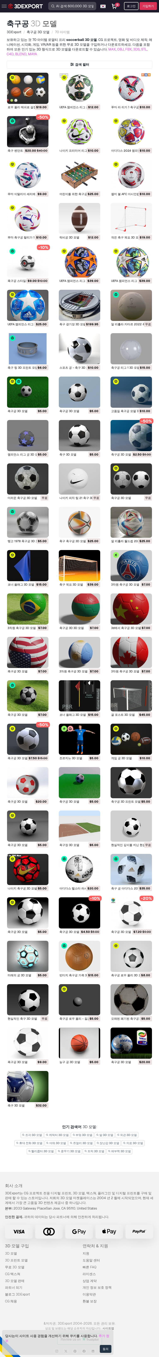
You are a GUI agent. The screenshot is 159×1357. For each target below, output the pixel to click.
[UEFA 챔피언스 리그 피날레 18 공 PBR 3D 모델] (27, 305)
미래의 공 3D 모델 (19, 975)
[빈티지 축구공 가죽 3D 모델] (79, 956)
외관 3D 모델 (128, 1135)
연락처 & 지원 (95, 1246)
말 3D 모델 (106, 1135)
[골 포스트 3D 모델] (131, 695)
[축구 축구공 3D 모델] (79, 522)
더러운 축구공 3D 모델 (22, 498)
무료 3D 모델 (14, 1267)
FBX (128, 49)
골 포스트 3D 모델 (123, 715)
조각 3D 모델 (33, 1135)
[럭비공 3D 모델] (79, 218)
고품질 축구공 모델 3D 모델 (129, 411)
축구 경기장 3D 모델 (72, 324)
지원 (86, 1253)
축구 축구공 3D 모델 (72, 541)
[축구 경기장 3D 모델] (79, 305)
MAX (112, 49)
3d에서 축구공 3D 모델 (126, 628)
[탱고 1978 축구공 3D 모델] (27, 522)
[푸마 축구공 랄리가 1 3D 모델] (27, 218)
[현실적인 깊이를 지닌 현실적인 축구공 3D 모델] (131, 826)
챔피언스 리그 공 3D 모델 (24, 454)
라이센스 (89, 1274)
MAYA (32, 54)
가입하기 (148, 6)
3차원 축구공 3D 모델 (125, 584)
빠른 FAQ (89, 1267)
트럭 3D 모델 (95, 1151)
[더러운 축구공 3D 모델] (27, 479)
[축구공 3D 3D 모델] (79, 609)
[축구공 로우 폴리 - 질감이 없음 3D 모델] (79, 999)
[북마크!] (42, 98)
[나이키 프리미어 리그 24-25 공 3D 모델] (79, 131)
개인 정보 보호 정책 (97, 1287)
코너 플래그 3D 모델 (21, 584)
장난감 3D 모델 (109, 1143)
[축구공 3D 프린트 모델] (131, 782)
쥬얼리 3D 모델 (82, 1143)
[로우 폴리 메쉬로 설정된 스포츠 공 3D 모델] (27, 88)
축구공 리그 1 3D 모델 (125, 368)
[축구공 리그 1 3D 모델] (131, 348)
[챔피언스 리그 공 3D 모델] (27, 435)
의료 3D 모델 (134, 1143)
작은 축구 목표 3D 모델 (126, 237)
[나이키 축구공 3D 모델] (27, 869)
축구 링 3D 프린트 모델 (23, 368)
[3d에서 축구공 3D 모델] (131, 609)
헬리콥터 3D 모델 (42, 1151)
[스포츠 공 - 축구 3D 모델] (79, 348)
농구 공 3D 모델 (69, 1062)
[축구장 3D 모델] (79, 826)
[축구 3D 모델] (79, 435)
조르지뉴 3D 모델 (70, 758)
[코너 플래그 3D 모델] (27, 565)
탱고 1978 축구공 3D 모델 (24, 541)
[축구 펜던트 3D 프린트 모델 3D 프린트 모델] (27, 131)
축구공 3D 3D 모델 (71, 628)
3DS (136, 49)
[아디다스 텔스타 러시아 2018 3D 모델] (79, 869)
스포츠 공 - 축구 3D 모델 (75, 368)
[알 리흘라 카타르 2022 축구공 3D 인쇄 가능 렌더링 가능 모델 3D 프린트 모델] (131, 305)
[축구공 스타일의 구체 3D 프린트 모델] (27, 262)
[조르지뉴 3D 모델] (79, 739)
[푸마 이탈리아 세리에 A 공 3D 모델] (27, 175)
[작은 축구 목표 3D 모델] (131, 218)
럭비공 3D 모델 (69, 237)
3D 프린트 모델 (16, 1260)
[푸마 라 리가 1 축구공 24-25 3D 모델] (131, 88)
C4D (10, 54)
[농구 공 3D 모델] (79, 1043)
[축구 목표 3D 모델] (79, 565)
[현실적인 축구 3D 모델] (27, 999)
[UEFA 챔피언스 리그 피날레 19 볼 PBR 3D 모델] (79, 262)
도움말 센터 (91, 1260)
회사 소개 (14, 1185)
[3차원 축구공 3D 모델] (131, 565)
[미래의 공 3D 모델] (27, 956)
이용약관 (89, 1294)
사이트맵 (108, 1328)
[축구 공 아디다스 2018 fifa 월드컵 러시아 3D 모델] (131, 869)
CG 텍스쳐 (12, 1274)
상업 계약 (90, 1281)
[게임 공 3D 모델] (131, 739)
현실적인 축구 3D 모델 (22, 1019)
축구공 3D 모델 (18, 411)
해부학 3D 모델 (121, 1151)
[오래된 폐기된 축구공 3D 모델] (131, 999)
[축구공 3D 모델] (27, 392)
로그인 (131, 6)
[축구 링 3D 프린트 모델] (27, 348)
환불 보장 (90, 1301)
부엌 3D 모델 (83, 1135)
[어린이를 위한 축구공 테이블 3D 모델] (79, 175)
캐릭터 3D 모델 (58, 1135)
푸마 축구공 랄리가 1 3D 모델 (27, 237)
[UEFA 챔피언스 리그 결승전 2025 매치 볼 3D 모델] (79, 88)
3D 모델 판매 (14, 1281)
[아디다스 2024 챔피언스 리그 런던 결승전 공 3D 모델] (131, 131)
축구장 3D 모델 (69, 845)
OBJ (120, 49)
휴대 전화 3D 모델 (30, 1143)
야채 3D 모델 (57, 1143)
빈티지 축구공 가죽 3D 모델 (77, 975)
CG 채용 (11, 1301)
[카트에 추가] (34, 98)
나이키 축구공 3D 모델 (22, 888)
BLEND (20, 54)
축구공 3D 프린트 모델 (126, 801)
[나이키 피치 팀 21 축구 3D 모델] (79, 479)
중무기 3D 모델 (70, 1151)
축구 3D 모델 (67, 454)
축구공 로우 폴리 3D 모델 (127, 975)
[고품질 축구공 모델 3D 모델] (131, 392)
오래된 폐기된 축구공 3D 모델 (130, 1019)
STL (144, 49)
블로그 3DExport (17, 1294)
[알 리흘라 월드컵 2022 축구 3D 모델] (131, 522)
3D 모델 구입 (17, 1246)
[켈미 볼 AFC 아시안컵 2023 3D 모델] (131, 175)
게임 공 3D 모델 (121, 758)
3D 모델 (11, 1253)
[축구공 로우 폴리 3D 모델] (131, 956)
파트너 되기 (13, 1287)
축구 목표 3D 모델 (71, 584)
